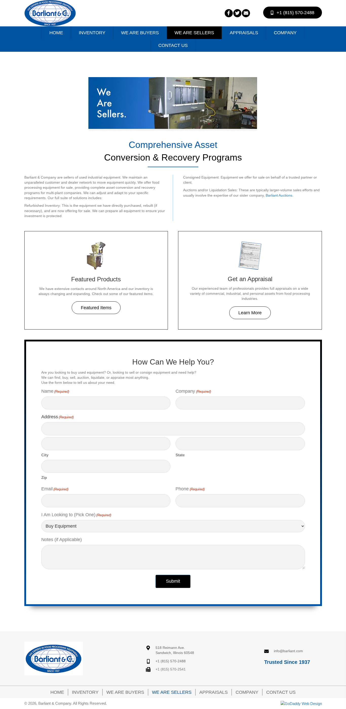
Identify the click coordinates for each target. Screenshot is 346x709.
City (44, 455)
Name (55, 391)
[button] (229, 13)
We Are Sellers (171, 692)
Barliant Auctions (279, 195)
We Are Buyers (125, 692)
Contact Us (281, 692)
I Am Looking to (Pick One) (76, 514)
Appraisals (213, 692)
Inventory (85, 692)
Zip (44, 477)
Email (54, 488)
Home (57, 692)
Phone (190, 488)
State (180, 455)
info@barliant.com (288, 651)
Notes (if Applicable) (61, 539)
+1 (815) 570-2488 (171, 661)
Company (193, 391)
